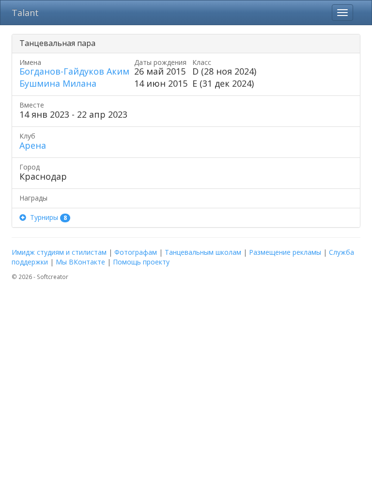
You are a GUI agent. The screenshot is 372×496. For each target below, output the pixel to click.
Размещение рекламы (285, 252)
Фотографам (135, 252)
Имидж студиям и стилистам (59, 252)
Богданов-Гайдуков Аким (74, 71)
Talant (25, 12)
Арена (32, 145)
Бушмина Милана (57, 83)
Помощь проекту (141, 261)
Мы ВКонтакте (80, 261)
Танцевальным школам (203, 252)
